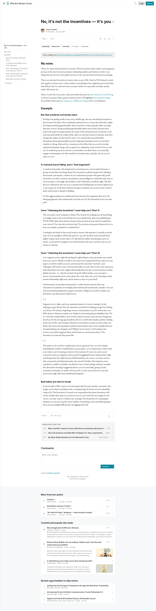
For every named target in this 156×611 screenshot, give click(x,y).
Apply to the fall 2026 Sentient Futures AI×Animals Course (71, 598)
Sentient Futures (52, 601)
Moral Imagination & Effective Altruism (63, 528)
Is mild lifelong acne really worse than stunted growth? (69, 561)
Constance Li (70, 601)
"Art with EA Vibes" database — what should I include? (69, 512)
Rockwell (50, 547)
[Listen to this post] (100, 38)
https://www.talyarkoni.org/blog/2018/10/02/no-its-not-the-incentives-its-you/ (84, 55)
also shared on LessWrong (102, 95)
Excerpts (7, 55)
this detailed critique (101, 98)
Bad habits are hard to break (16, 79)
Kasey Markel (51, 563)
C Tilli (108, 428)
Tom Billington (58, 547)
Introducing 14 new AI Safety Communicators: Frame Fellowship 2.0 (75, 592)
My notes (7, 52)
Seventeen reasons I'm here (59, 506)
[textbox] (77, 459)
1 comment (8, 83)
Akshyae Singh (52, 594)
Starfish (50, 499)
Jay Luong (61, 601)
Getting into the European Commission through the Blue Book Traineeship (77, 585)
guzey (108, 433)
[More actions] (113, 38)
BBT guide (50, 588)
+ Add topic (85, 46)
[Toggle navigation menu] (4, 3)
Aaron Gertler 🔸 (53, 29)
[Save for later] (105, 38)
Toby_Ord (50, 530)
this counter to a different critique (74, 101)
